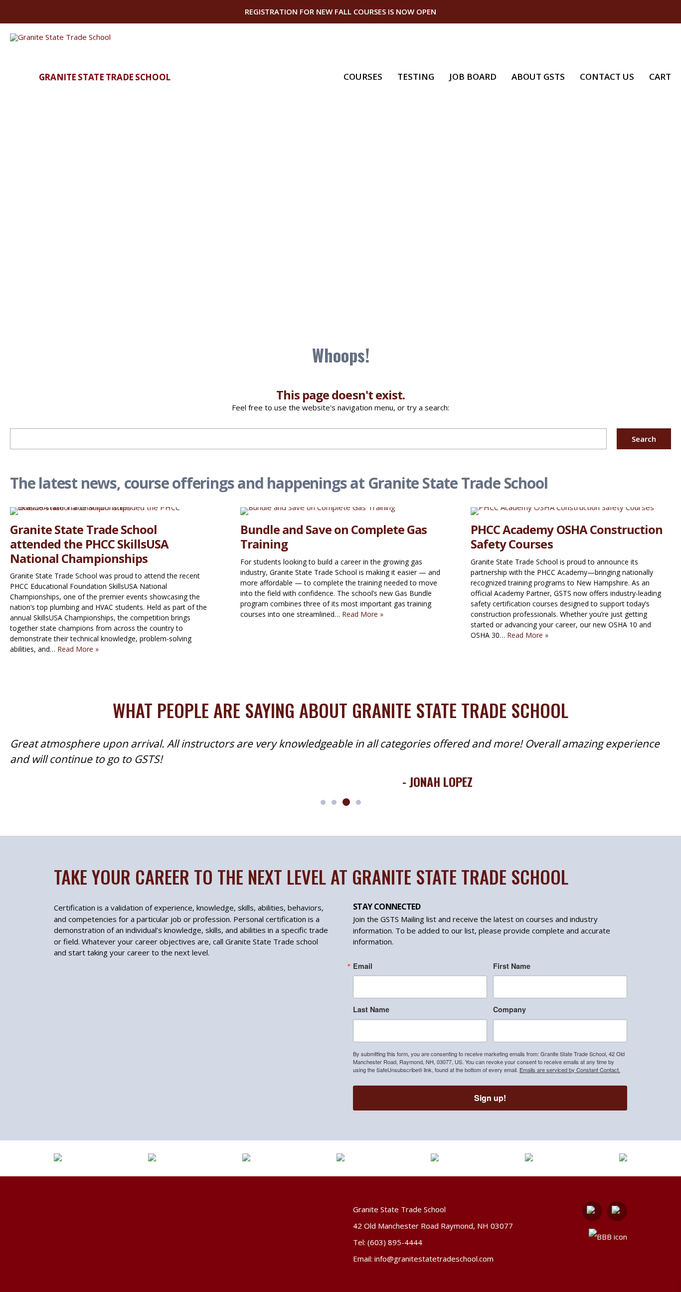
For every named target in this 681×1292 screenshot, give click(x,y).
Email (362, 965)
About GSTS (538, 76)
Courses (362, 76)
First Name (511, 965)
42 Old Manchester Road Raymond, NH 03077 (433, 1226)
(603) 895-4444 (394, 1242)
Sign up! (490, 1098)
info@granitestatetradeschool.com (434, 1259)
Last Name (371, 1009)
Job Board (473, 76)
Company (509, 1009)
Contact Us (607, 76)
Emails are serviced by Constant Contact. (569, 1070)
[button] (323, 802)
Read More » (78, 649)
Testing (415, 76)
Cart (660, 76)
